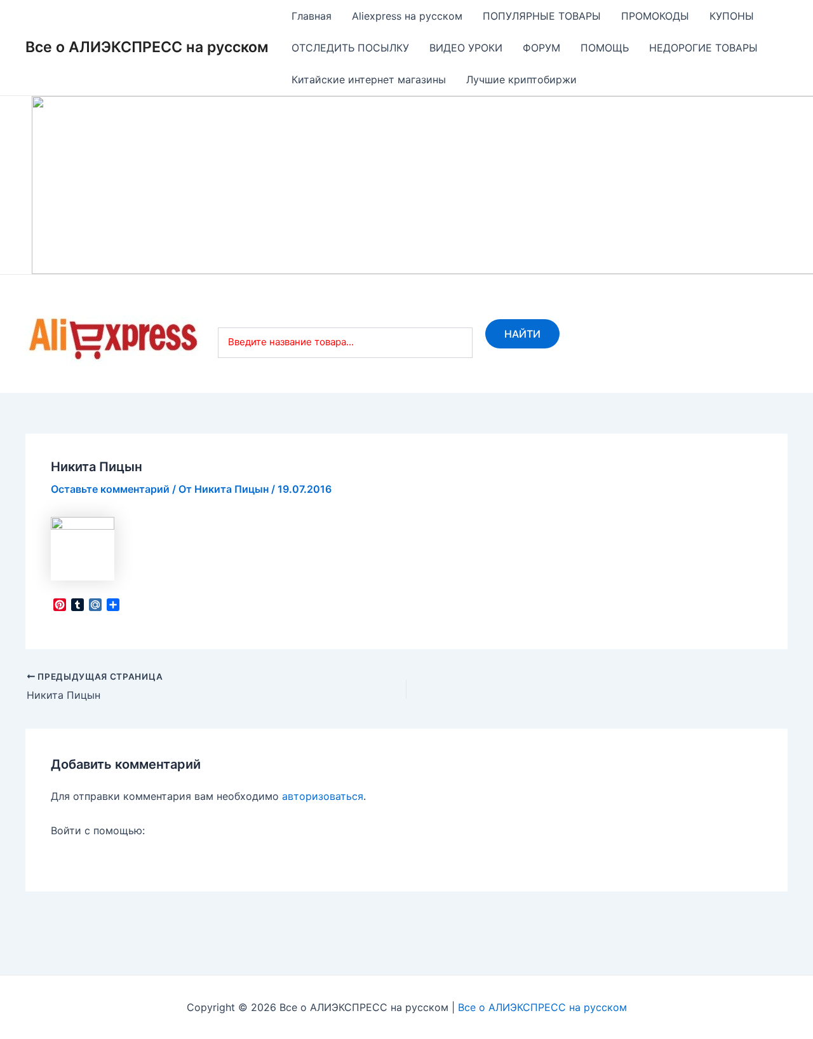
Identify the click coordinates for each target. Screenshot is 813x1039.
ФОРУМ (541, 47)
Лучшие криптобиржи (521, 79)
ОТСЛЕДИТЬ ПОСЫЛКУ (350, 47)
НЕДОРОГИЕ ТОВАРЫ (703, 47)
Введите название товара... (291, 342)
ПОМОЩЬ (605, 47)
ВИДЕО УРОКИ (465, 47)
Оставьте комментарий (110, 489)
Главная (312, 16)
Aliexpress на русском (407, 16)
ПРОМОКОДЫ (655, 16)
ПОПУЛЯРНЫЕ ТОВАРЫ (542, 16)
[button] (51, 185)
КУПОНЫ (731, 16)
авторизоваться (322, 796)
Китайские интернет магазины (369, 79)
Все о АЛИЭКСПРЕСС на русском (147, 47)
